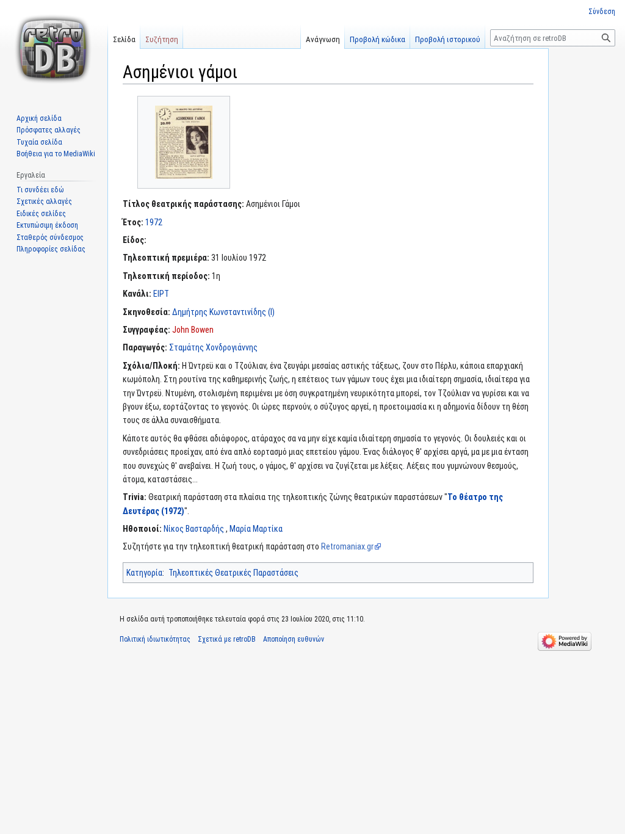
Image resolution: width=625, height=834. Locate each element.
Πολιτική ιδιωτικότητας (155, 639)
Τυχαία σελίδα (39, 142)
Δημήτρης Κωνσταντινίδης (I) (223, 312)
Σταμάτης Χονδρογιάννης (213, 347)
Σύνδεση (601, 11)
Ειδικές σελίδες (41, 213)
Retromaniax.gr (347, 546)
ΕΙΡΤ (161, 294)
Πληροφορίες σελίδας (50, 249)
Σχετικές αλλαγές (44, 201)
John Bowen (193, 330)
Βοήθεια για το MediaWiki (55, 154)
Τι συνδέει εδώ (40, 190)
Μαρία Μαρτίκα (256, 529)
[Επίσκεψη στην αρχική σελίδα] (54, 49)
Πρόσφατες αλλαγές (48, 130)
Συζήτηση (161, 39)
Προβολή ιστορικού (447, 39)
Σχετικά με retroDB (227, 639)
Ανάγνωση (323, 39)
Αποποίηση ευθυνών (293, 639)
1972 (153, 222)
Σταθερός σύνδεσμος (50, 237)
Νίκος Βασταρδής (194, 529)
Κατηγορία (144, 573)
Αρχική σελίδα (39, 118)
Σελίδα (124, 39)
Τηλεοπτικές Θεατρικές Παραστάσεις (233, 573)
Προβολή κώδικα (377, 39)
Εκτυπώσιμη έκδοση (47, 225)
